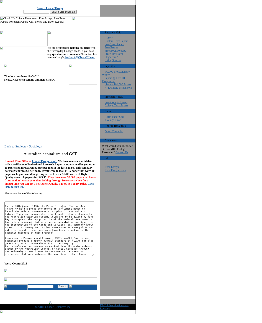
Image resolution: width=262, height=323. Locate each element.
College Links (113, 119)
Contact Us (121, 152)
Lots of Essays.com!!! (44, 161)
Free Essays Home (115, 170)
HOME (109, 37)
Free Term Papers (114, 44)
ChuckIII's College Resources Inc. (52, 306)
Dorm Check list (114, 131)
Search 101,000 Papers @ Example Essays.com (118, 86)
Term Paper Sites (114, 116)
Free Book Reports (115, 50)
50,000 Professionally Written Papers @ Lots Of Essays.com (116, 76)
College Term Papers (116, 105)
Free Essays (111, 47)
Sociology (35, 146)
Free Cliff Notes (114, 53)
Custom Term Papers (116, 41)
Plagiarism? (111, 57)
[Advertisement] (50, 110)
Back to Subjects (15, 146)
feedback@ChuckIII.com (80, 57)
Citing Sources (113, 60)
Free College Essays (116, 102)
